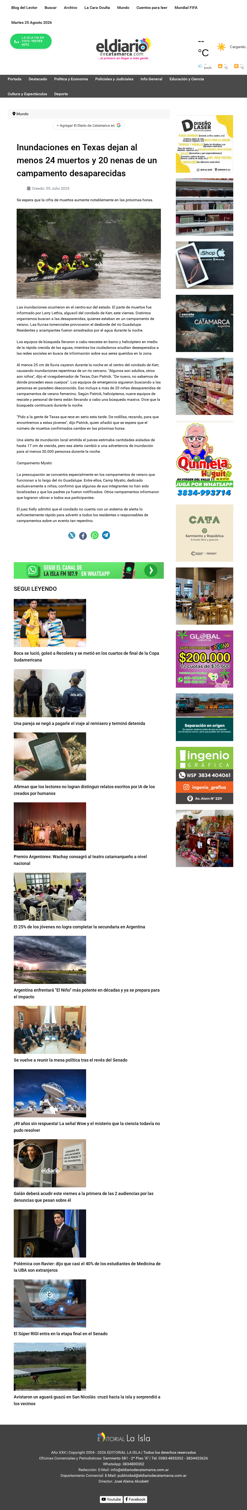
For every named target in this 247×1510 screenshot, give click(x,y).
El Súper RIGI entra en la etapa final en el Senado (61, 1333)
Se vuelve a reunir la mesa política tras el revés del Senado (70, 1060)
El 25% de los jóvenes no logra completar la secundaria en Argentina (79, 926)
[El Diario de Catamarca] (123, 48)
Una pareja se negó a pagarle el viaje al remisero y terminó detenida (79, 723)
